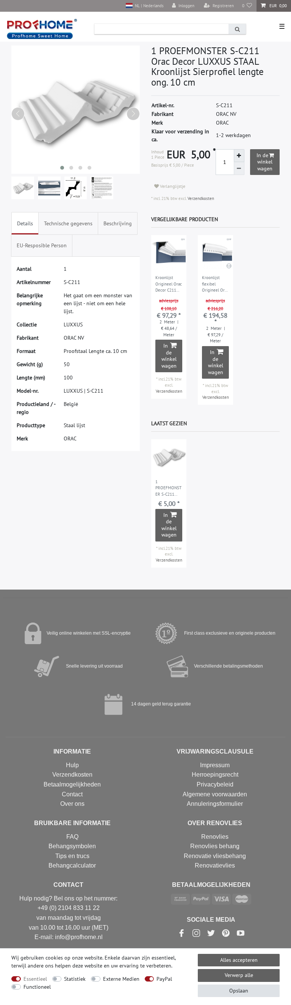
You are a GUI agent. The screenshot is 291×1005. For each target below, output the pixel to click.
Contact (72, 794)
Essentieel (35, 978)
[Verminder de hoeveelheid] (239, 168)
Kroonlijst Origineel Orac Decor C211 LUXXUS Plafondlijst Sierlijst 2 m (168, 284)
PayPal (164, 978)
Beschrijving (117, 223)
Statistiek (75, 978)
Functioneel (37, 986)
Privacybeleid (215, 784)
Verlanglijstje (172, 186)
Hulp (72, 765)
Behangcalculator (72, 865)
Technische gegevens (68, 223)
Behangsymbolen (72, 846)
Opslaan (238, 990)
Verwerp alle (239, 975)
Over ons (72, 804)
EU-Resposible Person (42, 245)
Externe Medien (121, 978)
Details (25, 223)
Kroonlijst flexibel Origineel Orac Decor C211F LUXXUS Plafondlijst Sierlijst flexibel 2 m (215, 284)
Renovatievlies (215, 865)
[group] (168, 252)
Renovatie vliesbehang (215, 856)
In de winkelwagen (264, 162)
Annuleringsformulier (215, 804)
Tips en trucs (72, 856)
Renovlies (214, 836)
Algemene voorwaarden (215, 794)
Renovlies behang (214, 846)
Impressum (215, 765)
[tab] (25, 223)
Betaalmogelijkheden (72, 784)
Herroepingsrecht (215, 774)
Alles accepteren (239, 960)
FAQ (72, 836)
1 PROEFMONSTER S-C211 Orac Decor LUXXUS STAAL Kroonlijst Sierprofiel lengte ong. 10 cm (168, 488)
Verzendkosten (200, 198)
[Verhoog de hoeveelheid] (239, 155)
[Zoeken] (237, 29)
